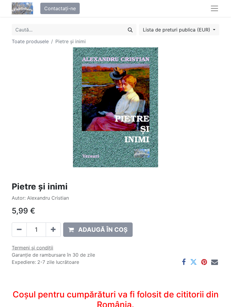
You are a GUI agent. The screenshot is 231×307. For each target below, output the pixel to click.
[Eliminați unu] (19, 229)
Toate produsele (30, 41)
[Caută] (130, 29)
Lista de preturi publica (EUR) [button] (177, 30)
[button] (98, 229)
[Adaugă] (53, 229)
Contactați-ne (60, 8)
